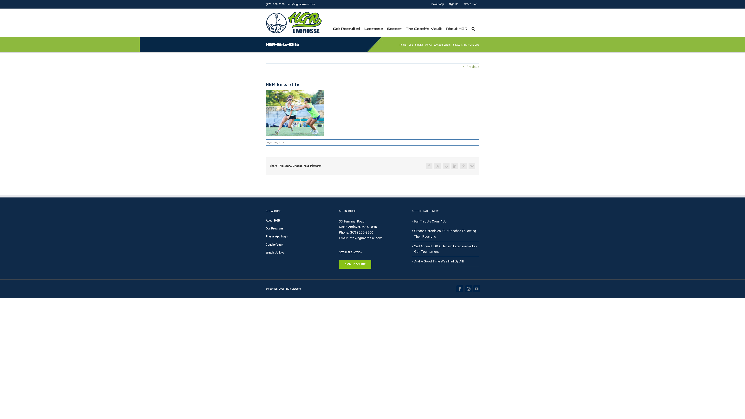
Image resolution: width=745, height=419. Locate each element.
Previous (472, 67)
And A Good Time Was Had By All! (439, 261)
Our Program (274, 228)
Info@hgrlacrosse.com (365, 238)
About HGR (273, 220)
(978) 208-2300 (361, 232)
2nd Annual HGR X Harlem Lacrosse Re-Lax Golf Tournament (445, 249)
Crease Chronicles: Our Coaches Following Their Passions (445, 233)
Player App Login (277, 236)
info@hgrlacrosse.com (301, 4)
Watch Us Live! (275, 252)
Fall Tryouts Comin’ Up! (430, 221)
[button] (473, 29)
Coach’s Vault (274, 244)
